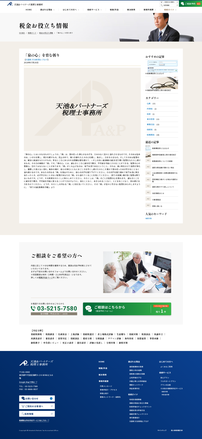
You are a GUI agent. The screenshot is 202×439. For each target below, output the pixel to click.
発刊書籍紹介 (134, 418)
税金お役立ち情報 (46, 33)
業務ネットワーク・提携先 (110, 397)
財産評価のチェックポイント (140, 407)
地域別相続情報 (135, 399)
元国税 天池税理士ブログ (36, 59)
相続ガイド (32, 33)
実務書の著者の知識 (137, 374)
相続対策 (148, 218)
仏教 (149, 103)
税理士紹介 (104, 393)
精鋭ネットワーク (136, 385)
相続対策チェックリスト (138, 414)
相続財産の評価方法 (137, 410)
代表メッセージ (106, 386)
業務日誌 (151, 124)
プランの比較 (166, 385)
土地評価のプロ (135, 378)
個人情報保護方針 (177, 430)
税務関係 (151, 134)
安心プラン (165, 378)
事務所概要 (103, 381)
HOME (29, 9)
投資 (149, 114)
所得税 (150, 108)
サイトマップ (162, 430)
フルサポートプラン (168, 381)
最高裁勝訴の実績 (136, 367)
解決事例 (131, 9)
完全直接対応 (134, 388)
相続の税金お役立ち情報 (138, 403)
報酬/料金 (114, 9)
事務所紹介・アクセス (108, 390)
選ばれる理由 (134, 361)
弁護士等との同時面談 (138, 381)
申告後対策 (165, 395)
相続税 (150, 129)
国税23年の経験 (135, 370)
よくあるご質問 (167, 367)
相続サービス (165, 372)
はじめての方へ (166, 361)
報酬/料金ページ (46, 277)
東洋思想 (151, 119)
